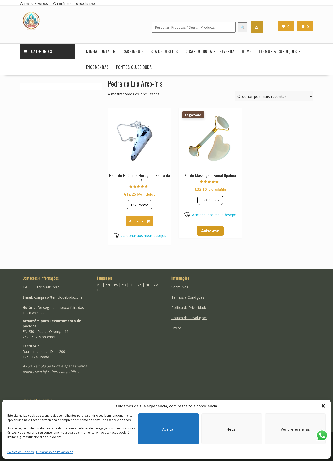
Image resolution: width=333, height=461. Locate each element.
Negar (231, 429)
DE (139, 284)
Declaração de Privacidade (54, 452)
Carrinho (131, 51)
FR (124, 284)
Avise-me (210, 231)
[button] (323, 405)
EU (99, 290)
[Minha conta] (257, 27)
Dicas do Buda (198, 51)
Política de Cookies (20, 452)
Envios (176, 328)
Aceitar (168, 429)
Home (246, 51)
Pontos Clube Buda (134, 67)
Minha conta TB (100, 51)
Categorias (41, 51)
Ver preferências (295, 429)
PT (99, 284)
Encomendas (97, 67)
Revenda (227, 51)
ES (116, 284)
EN (107, 284)
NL (147, 284)
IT (131, 284)
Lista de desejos (163, 51)
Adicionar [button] (137, 221)
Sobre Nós (179, 287)
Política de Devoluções (189, 317)
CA (156, 284)
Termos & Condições (278, 51)
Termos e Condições (187, 297)
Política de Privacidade (189, 307)
